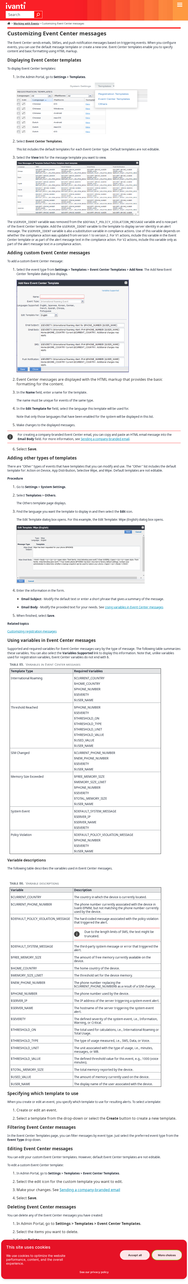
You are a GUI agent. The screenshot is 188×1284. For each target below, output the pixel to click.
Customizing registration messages (32, 631)
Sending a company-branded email (105, 439)
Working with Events (26, 23)
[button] (38, 14)
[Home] (9, 23)
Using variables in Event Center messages (134, 607)
